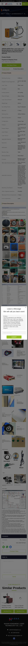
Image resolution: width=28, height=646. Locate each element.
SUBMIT (14, 337)
